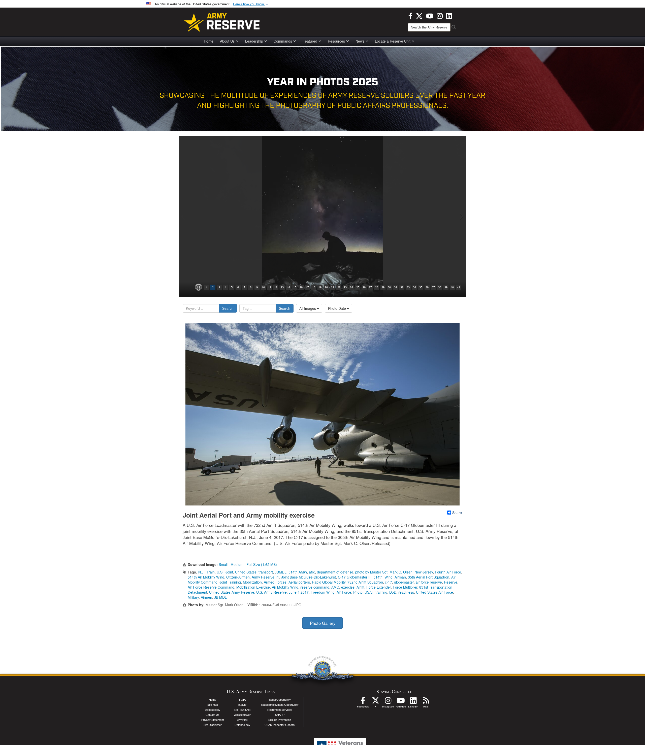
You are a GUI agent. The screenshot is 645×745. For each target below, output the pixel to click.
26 (364, 287)
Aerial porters (299, 582)
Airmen (206, 597)
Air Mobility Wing (285, 587)
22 (338, 287)
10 (263, 287)
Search (228, 308)
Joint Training (230, 582)
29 (382, 287)
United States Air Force (434, 592)
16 (301, 287)
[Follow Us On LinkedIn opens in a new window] (413, 702)
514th (377, 577)
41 (458, 287)
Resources (336, 41)
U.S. (220, 571)
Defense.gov (242, 724)
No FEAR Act (242, 709)
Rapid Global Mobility (328, 582)
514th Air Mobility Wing (206, 577)
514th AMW (297, 571)
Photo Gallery (322, 623)
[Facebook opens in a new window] (410, 15)
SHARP (279, 714)
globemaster (404, 582)
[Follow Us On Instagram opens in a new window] (388, 702)
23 (345, 287)
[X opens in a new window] (419, 15)
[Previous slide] (184, 216)
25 (357, 287)
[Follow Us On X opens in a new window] (375, 702)
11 (269, 287)
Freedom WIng (323, 592)
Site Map (212, 704)
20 (326, 287)
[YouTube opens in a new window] (429, 15)
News (360, 41)
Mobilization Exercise (253, 587)
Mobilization (252, 582)
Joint (229, 571)
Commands (283, 41)
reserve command (314, 587)
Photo (358, 592)
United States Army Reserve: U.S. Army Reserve (248, 592)
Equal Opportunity (280, 699)
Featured (310, 41)
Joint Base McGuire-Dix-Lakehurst (308, 577)
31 (395, 287)
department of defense (335, 571)
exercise (347, 587)
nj (277, 577)
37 (433, 287)
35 (420, 287)
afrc (312, 571)
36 (427, 287)
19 (319, 287)
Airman (400, 577)
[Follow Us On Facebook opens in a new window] (363, 702)
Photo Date (337, 308)
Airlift (360, 587)
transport (266, 571)
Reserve (450, 582)
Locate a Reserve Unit (392, 41)
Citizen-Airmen (238, 577)
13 (282, 287)
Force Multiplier (405, 587)
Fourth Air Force (448, 571)
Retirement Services (279, 709)
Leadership (254, 41)
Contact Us (212, 714)
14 (288, 287)
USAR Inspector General (280, 724)
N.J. (201, 571)
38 (439, 287)
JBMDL (280, 571)
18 (313, 287)
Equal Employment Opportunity (280, 704)
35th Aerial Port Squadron (428, 577)
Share (457, 513)
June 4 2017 (299, 592)
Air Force (344, 592)
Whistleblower (242, 714)
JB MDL (220, 597)
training (381, 592)
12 (275, 287)
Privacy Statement (212, 719)
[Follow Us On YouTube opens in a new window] (400, 702)
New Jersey (423, 571)
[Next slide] (461, 216)
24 (351, 287)
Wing (388, 577)
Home (208, 41)
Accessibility (212, 709)
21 (332, 287)
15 (294, 287)
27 (370, 287)
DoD (392, 592)
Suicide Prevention (279, 719)
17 (307, 287)
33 (408, 287)
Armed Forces (275, 582)
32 (401, 287)
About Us (227, 41)
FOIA (242, 699)
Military (193, 597)
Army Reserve (263, 577)
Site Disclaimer (213, 724)
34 (414, 287)
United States (245, 571)
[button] (251, 4)
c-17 (388, 582)
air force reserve (429, 582)
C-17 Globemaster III (354, 577)
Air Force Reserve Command (211, 587)
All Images (308, 308)
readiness (406, 592)
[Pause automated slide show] (198, 287)
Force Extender (378, 587)
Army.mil (242, 719)
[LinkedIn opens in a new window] (449, 15)
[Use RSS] (426, 702)
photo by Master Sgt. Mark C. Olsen (383, 571)
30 (389, 287)
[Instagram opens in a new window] (440, 15)
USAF (369, 592)
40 (452, 287)
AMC (335, 587)
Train (211, 571)
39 (445, 287)
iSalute (242, 704)
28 (376, 287)
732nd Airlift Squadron (365, 582)
